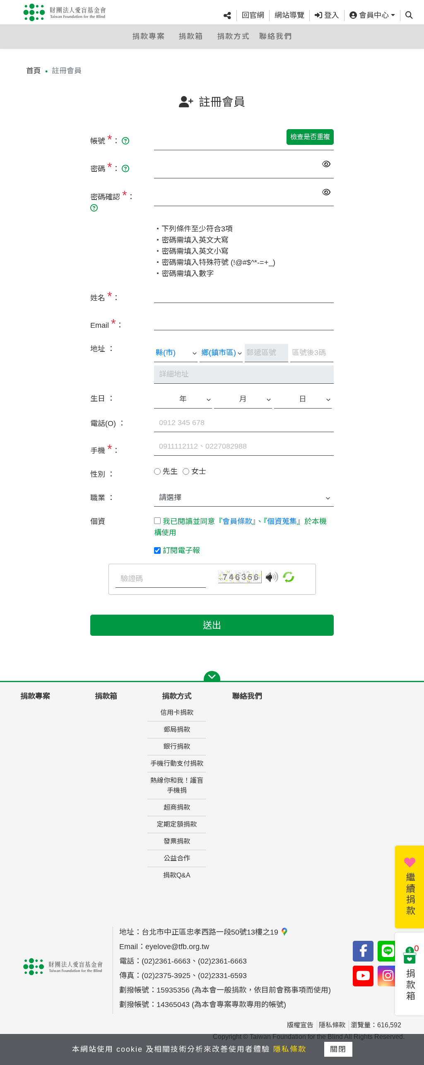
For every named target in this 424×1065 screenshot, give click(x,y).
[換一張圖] (288, 576)
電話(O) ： (107, 423)
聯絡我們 (275, 36)
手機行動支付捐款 (176, 763)
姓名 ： (105, 296)
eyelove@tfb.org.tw (177, 946)
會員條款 (237, 521)
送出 (212, 625)
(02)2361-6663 (166, 961)
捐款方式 (233, 36)
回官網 (253, 15)
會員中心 (373, 15)
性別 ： (102, 474)
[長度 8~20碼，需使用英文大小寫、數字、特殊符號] (125, 169)
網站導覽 (289, 15)
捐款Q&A (176, 875)
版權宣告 (300, 1025)
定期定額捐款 (177, 824)
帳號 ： (106, 139)
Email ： (106, 323)
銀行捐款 (177, 746)
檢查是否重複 (310, 136)
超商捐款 (177, 807)
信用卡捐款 (176, 712)
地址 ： (102, 349)
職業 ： (102, 498)
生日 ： (102, 398)
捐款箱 (190, 36)
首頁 (33, 71)
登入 (330, 15)
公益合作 (177, 858)
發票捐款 (177, 841)
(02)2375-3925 (166, 975)
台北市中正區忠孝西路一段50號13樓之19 (211, 932)
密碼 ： (106, 167)
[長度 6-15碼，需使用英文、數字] (125, 141)
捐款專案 (148, 36)
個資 (97, 521)
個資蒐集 (282, 521)
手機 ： (105, 449)
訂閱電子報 (181, 550)
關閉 (338, 1049)
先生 (170, 471)
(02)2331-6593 (222, 975)
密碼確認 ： (112, 195)
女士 (198, 471)
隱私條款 (332, 1025)
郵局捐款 (177, 729)
